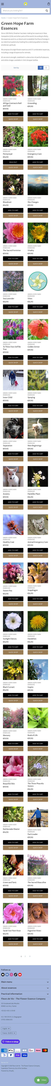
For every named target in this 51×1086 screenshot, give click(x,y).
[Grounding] (38, 86)
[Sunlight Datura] (13, 621)
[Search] (47, 10)
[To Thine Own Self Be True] (13, 329)
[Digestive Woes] (38, 913)
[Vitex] (38, 281)
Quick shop (13, 119)
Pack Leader (33, 834)
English (4, 1028)
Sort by (16, 68)
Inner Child (7, 397)
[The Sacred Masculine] (38, 865)
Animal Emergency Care (38, 542)
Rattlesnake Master (11, 829)
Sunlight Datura (9, 639)
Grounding (32, 103)
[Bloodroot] (13, 184)
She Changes (33, 202)
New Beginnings (34, 445)
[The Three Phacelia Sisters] (38, 766)
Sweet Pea (7, 590)
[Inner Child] (13, 380)
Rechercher (4, 1062)
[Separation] (13, 428)
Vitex (30, 298)
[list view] (46, 68)
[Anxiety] (13, 476)
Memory (6, 735)
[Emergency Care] (38, 136)
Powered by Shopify (7, 1071)
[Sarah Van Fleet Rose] (13, 913)
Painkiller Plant (34, 494)
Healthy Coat (8, 542)
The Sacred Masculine (37, 882)
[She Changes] (38, 184)
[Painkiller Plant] (38, 476)
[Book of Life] (38, 718)
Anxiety (6, 494)
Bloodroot (7, 202)
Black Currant (8, 687)
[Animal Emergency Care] (38, 524)
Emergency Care (35, 154)
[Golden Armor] (38, 329)
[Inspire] (38, 669)
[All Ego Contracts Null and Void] (13, 86)
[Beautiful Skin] (13, 766)
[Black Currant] (13, 669)
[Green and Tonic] (13, 865)
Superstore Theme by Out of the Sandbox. (14, 1068)
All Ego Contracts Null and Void (12, 104)
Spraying (31, 397)
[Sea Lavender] (13, 281)
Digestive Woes (34, 931)
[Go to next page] (29, 956)
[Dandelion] (38, 621)
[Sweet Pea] (13, 573)
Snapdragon (33, 590)
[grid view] (40, 68)
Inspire (30, 687)
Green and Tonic (9, 882)
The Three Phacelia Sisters (36, 784)
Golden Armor (34, 347)
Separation (7, 445)
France (7, 1033)
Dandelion (32, 639)
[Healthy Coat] (13, 524)
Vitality (31, 250)
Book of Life (33, 735)
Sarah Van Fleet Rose (12, 931)
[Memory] (13, 718)
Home (3, 18)
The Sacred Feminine (12, 250)
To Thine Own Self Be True (12, 348)
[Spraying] (38, 380)
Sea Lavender (8, 298)
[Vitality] (38, 233)
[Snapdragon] (38, 573)
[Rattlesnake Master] (13, 814)
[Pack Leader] (38, 817)
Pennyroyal (7, 154)
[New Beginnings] (38, 428)
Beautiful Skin (9, 783)
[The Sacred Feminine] (13, 233)
